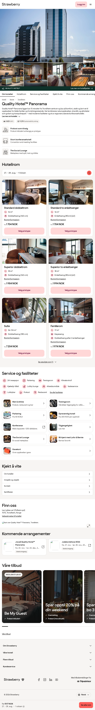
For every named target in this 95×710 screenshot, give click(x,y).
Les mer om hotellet (9, 116)
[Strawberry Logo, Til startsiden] (11, 4)
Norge (12, 100)
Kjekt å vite (57, 94)
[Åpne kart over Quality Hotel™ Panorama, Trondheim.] (88, 525)
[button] (24, 192)
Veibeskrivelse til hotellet (11, 516)
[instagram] (44, 679)
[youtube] (56, 679)
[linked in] (50, 679)
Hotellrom (21, 94)
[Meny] (90, 4)
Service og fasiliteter (39, 94)
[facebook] (38, 679)
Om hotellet (7, 94)
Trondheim (21, 100)
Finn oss (70, 94)
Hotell (4, 100)
